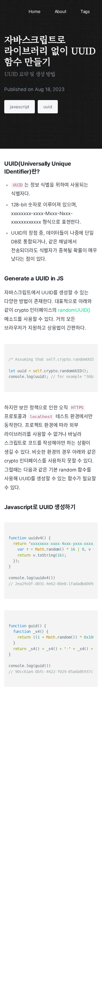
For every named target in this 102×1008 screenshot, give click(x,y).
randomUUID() (74, 310)
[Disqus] (51, 897)
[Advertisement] (51, 766)
